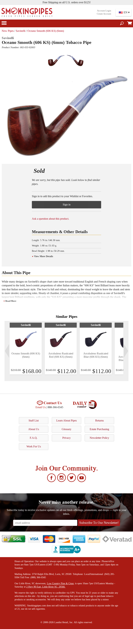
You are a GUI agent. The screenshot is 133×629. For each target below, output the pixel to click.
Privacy (66, 437)
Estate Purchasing (99, 429)
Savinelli (20, 30)
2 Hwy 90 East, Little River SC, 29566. (45, 586)
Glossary (66, 429)
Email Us (41, 407)
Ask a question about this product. (50, 218)
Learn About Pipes (66, 420)
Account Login (104, 11)
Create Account (104, 14)
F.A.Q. (33, 437)
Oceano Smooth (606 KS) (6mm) (45, 30)
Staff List (34, 420)
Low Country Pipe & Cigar (60, 583)
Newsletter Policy (99, 437)
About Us (33, 429)
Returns (99, 420)
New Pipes (8, 30)
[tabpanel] (26, 348)
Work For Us (33, 446)
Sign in (66, 204)
